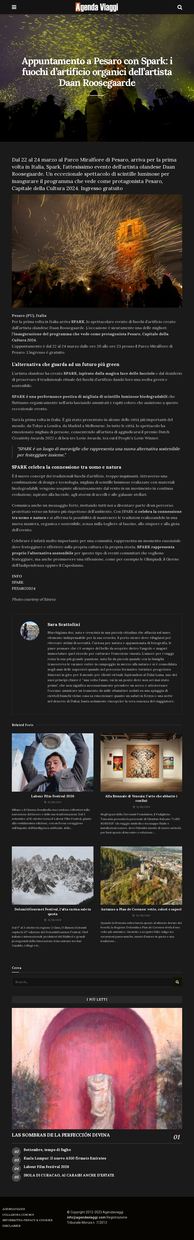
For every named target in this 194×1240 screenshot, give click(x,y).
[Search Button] (179, 7)
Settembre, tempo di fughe (47, 1149)
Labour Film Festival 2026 (52, 796)
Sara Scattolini (64, 624)
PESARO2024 (23, 588)
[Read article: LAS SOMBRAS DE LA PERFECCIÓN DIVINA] (97, 1069)
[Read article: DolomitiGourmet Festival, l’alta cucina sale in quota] (52, 875)
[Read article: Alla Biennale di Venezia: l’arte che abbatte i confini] (141, 762)
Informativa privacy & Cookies (27, 1220)
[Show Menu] (14, 7)
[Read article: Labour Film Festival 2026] (52, 762)
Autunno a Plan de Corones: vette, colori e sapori (141, 909)
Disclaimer (11, 1225)
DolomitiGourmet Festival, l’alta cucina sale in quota (52, 911)
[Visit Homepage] (97, 7)
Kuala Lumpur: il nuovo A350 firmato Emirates (65, 1158)
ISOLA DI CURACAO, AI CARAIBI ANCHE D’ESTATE (69, 1175)
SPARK (17, 582)
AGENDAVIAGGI (13, 1209)
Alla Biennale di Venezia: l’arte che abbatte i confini (141, 798)
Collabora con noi (18, 1214)
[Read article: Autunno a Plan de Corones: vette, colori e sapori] (141, 875)
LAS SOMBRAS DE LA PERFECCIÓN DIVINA (61, 1135)
